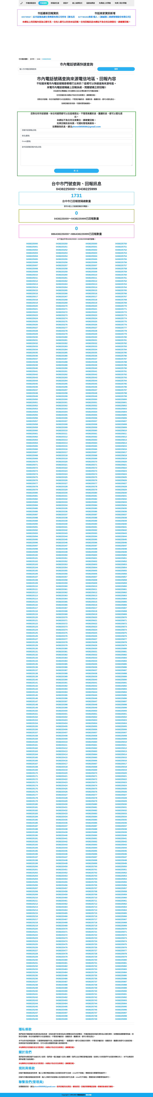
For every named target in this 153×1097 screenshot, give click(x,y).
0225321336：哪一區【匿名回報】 (48, 17)
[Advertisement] (76, 43)
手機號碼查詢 (31, 3)
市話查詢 (43, 3)
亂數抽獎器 (90, 3)
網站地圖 (88, 1095)
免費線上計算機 (105, 3)
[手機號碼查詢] (21, 3)
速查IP (65, 3)
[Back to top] (149, 1086)
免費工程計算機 (120, 3)
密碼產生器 (55, 3)
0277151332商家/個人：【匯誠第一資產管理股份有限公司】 (105, 17)
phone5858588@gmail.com (86, 126)
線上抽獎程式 (77, 3)
